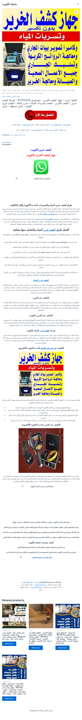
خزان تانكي (16, 96)
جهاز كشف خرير (56, 125)
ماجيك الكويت (9, 4)
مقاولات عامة (71, 90)
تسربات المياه (47, 348)
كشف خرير (66, 125)
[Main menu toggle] (78, 4)
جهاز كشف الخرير (28, 125)
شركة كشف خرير (37, 130)
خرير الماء (62, 130)
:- (52, 403)
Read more (9, 644)
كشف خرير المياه (41, 280)
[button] (76, 12)
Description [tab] (6, 144)
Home (4, 90)
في (40, 323)
